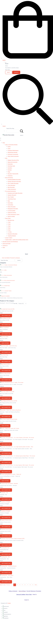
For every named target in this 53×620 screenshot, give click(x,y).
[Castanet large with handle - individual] (9, 483)
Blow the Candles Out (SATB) (6, 393)
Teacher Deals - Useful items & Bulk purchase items (16, 239)
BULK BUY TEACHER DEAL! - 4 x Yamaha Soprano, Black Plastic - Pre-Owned (17, 458)
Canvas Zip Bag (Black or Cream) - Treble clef (10, 476)
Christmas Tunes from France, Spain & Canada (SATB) (11, 540)
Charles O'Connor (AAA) (5, 522)
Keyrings (10, 170)
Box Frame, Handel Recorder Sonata (8, 421)
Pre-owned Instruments (10, 191)
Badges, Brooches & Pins (13, 160)
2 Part (9, 222)
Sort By (15, 303)
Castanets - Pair (3, 494)
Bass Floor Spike (3, 338)
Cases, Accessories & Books (11, 144)
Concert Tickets (8, 237)
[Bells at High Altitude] (5, 373)
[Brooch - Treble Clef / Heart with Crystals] (9, 428)
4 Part (9, 226)
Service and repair (6, 243)
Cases (9, 148)
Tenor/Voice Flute (12, 199)
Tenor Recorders (11, 185)
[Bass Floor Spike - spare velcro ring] (8, 345)
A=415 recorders (11, 210)
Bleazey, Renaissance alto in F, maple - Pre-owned (11, 384)
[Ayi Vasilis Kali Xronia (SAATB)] (7, 309)
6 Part (9, 230)
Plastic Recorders (12, 206)
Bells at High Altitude (4, 375)
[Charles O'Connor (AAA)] (6, 520)
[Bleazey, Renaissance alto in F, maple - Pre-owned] (11, 382)
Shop (4, 142)
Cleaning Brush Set (4, 549)
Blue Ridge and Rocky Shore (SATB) (8, 402)
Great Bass (10, 202)
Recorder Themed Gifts (13, 173)
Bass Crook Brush (4, 329)
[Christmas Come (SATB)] (6, 529)
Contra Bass (10, 204)
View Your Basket (6, 257)
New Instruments (9, 177)
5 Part (9, 228)
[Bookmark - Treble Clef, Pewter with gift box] (10, 410)
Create (9, 603)
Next (36, 584)
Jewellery (10, 168)
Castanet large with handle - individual (8, 485)
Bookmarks (10, 164)
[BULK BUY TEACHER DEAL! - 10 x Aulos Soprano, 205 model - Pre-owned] (17, 437)
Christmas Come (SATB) (5, 531)
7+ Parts (10, 232)
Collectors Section (12, 212)
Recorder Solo (11, 220)
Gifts (6, 158)
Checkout (16, 72)
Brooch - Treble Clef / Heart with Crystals (9, 430)
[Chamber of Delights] (5, 501)
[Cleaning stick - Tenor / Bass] (6, 575)
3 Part (9, 224)
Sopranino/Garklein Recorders (14, 179)
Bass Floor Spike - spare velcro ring (8, 347)
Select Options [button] (5, 343)
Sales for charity (11, 216)
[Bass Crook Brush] (4, 327)
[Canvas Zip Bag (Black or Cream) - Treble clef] (10, 474)
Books (9, 146)
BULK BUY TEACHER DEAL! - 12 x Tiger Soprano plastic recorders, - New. (16, 448)
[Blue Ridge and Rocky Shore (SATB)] (8, 401)
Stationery (10, 175)
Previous (8, 584)
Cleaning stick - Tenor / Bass (6, 577)
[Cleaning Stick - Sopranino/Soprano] (8, 566)
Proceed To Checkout (15, 257)
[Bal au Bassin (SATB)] (5, 318)
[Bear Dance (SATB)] (5, 364)
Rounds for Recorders (12, 234)
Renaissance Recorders (13, 208)
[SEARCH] (21, 130)
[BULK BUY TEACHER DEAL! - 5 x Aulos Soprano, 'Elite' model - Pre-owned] (17, 465)
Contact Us (5, 245)
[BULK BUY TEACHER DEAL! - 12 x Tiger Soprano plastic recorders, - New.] (16, 446)
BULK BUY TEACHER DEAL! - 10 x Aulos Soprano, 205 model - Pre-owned (16, 439)
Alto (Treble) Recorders (13, 183)
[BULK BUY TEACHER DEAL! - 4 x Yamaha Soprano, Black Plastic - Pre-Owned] (17, 456)
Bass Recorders (11, 187)
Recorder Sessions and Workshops (10, 241)
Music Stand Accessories (13, 156)
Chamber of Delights (4, 503)
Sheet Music (8, 218)
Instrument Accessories (13, 154)
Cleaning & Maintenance (13, 150)
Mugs (9, 171)
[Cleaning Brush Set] (4, 547)
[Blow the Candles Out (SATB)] (7, 391)
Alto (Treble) (11, 197)
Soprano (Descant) (12, 195)
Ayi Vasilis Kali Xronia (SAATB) (6, 311)
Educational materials (12, 152)
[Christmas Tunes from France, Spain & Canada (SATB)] (12, 538)
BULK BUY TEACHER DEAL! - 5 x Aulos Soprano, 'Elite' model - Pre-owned (16, 467)
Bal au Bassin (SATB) (4, 320)
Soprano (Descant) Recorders (14, 181)
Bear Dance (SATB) (4, 366)
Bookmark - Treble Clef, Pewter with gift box (10, 412)
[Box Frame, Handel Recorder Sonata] (8, 419)
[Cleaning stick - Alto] (5, 557)
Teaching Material (12, 235)
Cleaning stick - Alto (4, 558)
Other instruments (12, 189)
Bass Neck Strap (3, 357)
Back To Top (2, 584)
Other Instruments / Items (13, 214)
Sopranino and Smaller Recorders (15, 193)
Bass (9, 201)
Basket (8, 72)
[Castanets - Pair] (4, 492)
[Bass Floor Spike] (4, 336)
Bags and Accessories (12, 162)
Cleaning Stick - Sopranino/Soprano (8, 568)
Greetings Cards (11, 166)
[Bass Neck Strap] (4, 355)
